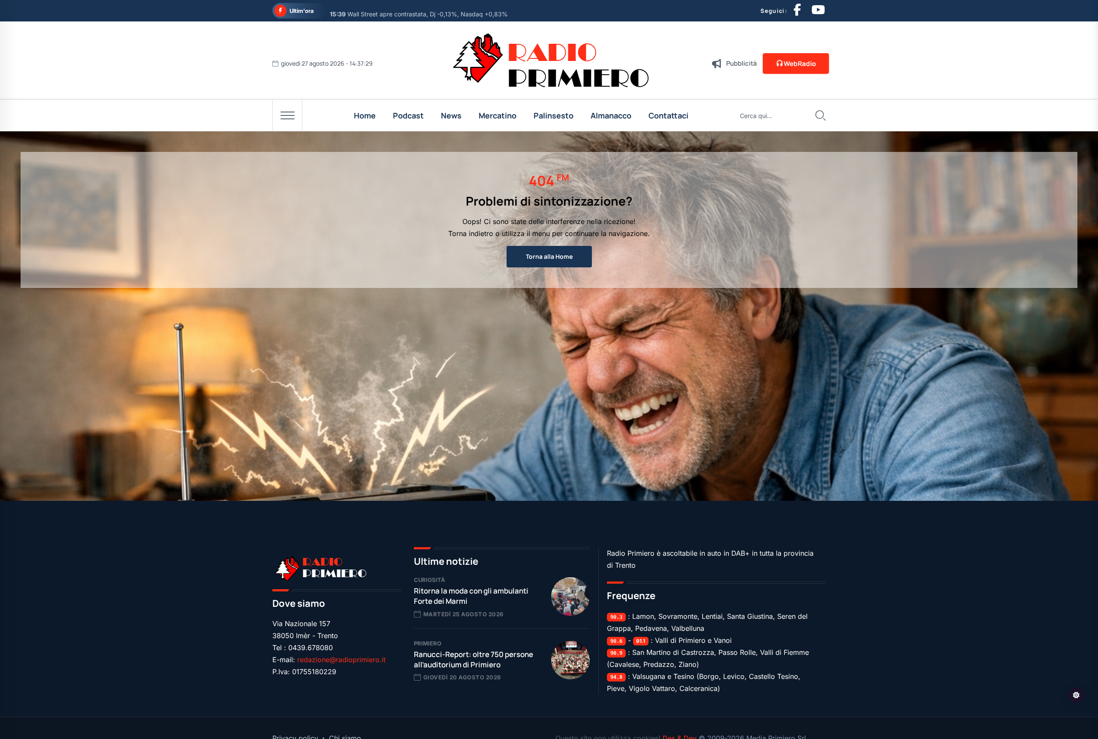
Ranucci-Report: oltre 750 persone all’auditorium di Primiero (473, 659)
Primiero (427, 643)
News (451, 115)
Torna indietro (470, 233)
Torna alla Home (549, 256)
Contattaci (668, 115)
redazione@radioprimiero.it (341, 659)
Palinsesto (553, 115)
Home (365, 115)
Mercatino (497, 115)
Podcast (408, 115)
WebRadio (799, 63)
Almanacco (611, 115)
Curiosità (429, 579)
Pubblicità (741, 63)
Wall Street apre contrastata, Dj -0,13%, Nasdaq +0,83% (419, 11)
